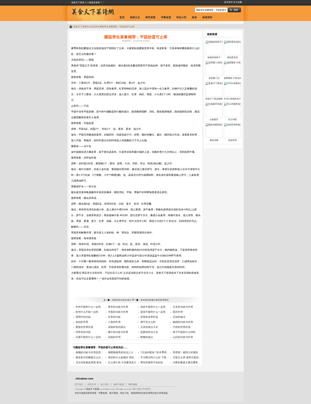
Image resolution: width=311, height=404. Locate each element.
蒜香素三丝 (214, 78)
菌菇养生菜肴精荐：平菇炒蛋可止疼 (117, 26)
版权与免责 (118, 384)
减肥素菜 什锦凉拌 (233, 78)
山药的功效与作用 (183, 337)
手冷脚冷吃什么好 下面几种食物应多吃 (162, 357)
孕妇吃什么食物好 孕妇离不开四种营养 (130, 357)
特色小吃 (181, 17)
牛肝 (81, 261)
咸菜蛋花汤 (232, 57)
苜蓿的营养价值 (149, 316)
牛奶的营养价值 (181, 327)
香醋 (134, 163)
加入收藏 (237, 2)
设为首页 (228, 2)
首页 (122, 17)
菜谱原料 (207, 17)
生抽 (127, 163)
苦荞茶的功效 (83, 332)
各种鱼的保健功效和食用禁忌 (155, 300)
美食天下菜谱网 (92, 13)
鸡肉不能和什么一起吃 (153, 306)
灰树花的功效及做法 (121, 300)
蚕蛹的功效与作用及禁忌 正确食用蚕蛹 (97, 352)
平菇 (86, 105)
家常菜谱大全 (146, 272)
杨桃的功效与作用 (183, 322)
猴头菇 (92, 186)
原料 (73, 82)
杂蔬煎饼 (232, 140)
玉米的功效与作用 (183, 306)
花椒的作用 (114, 337)
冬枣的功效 (114, 316)
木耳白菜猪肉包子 (232, 99)
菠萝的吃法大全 (149, 332)
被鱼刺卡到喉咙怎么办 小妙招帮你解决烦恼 (100, 357)
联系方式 (91, 384)
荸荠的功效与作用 (118, 306)
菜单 (194, 17)
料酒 (152, 244)
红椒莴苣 (214, 119)
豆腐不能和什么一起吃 (88, 337)
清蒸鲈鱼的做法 (117, 327)
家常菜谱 (150, 17)
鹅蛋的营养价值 (84, 327)
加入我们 (104, 384)
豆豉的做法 (179, 316)
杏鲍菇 (163, 261)
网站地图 (133, 384)
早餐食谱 (166, 17)
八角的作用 (114, 322)
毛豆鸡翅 (232, 119)
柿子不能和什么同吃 (184, 332)
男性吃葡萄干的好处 (151, 362)
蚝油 (125, 244)
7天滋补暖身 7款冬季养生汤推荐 (158, 352)
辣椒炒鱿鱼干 (214, 57)
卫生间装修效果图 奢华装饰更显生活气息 (99, 362)
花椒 (121, 203)
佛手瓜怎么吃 (148, 322)
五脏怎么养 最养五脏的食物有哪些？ (193, 357)
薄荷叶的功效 (83, 316)
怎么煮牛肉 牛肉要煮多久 (122, 362)
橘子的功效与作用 (118, 332)
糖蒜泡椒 (214, 140)
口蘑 (73, 267)
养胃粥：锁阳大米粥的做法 (188, 352)
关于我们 (79, 384)
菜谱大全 (135, 17)
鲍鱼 (194, 261)
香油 (142, 163)
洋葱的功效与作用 (118, 311)
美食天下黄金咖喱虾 (215, 99)
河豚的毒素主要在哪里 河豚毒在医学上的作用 (198, 362)
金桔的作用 (82, 322)
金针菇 (87, 146)
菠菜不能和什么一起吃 (153, 311)
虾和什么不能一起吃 (87, 311)
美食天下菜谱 (80, 26)
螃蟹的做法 (146, 337)
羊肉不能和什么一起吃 (88, 306)
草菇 (86, 226)
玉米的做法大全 (149, 327)
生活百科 (93, 26)
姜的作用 (178, 311)
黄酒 (136, 203)
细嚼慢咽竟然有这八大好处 (123, 352)
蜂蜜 (149, 163)
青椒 (104, 128)
